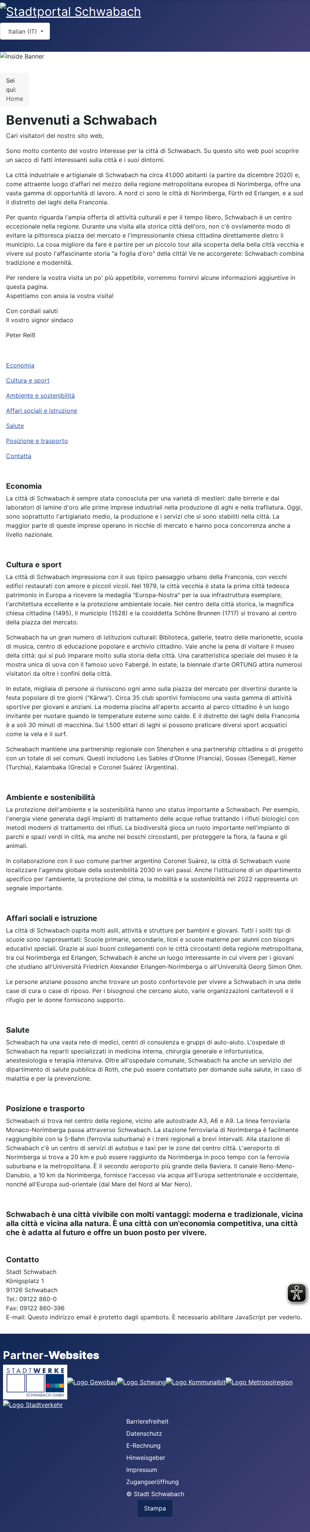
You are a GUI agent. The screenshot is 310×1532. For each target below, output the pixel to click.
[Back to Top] (297, 1518)
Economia (20, 365)
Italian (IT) (22, 31)
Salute (15, 425)
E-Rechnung (143, 1445)
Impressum (141, 1469)
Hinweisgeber (145, 1457)
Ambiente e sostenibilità (40, 395)
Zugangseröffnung (152, 1482)
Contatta (18, 456)
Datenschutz (144, 1433)
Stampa (155, 1508)
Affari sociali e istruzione (41, 410)
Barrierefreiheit (147, 1421)
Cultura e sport (28, 380)
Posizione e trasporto (37, 441)
